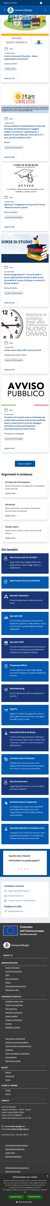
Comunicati (9, 1076)
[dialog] (25, 1190)
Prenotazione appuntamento (16, 1145)
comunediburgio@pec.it (15, 1126)
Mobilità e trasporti (12, 1027)
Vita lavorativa (11, 1008)
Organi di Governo (12, 967)
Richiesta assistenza (13, 1156)
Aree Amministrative (13, 971)
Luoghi (8, 1090)
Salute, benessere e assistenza (17, 1053)
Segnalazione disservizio (15, 1149)
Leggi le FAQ (10, 1152)
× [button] (47, 1176)
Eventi (7, 1094)
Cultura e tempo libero (14, 1005)
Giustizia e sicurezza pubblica (16, 1042)
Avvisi (11, 49)
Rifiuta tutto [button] (34, 1197)
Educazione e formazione (15, 1038)
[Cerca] (45, 10)
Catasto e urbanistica (13, 1020)
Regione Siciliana (10, 2)
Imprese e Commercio (13, 1012)
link (25, 1192)
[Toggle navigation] (4, 10)
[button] (25, 1202)
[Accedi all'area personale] (41, 3)
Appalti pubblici (11, 1016)
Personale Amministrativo (15, 986)
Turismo (8, 1023)
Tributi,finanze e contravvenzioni (18, 1046)
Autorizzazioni (11, 1057)
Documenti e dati (12, 990)
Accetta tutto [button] (16, 1197)
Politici (8, 982)
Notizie (8, 1072)
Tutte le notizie (24, 463)
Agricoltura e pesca (12, 1061)
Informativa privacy (13, 1171)
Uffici (7, 975)
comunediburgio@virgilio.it (18, 1129)
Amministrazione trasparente (17, 1167)
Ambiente (9, 1049)
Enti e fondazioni (12, 978)
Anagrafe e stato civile (14, 1001)
